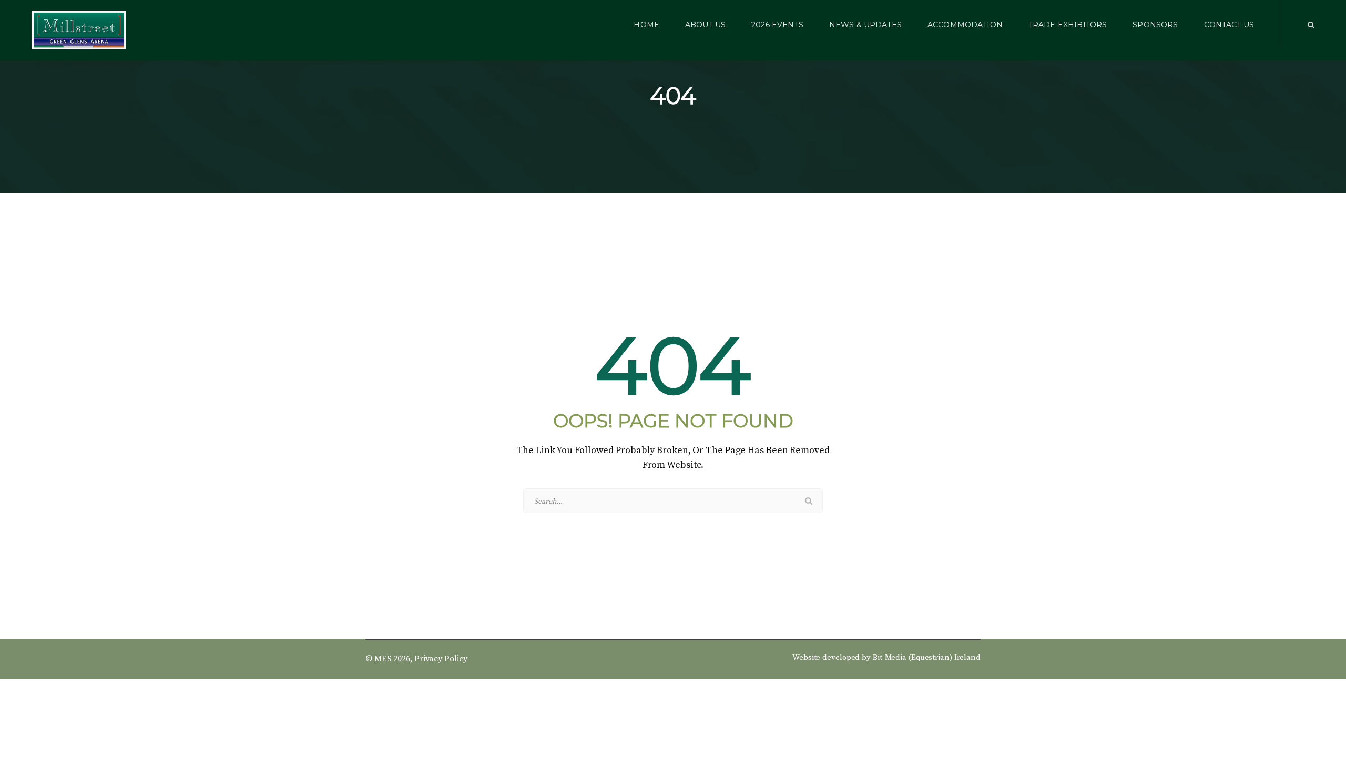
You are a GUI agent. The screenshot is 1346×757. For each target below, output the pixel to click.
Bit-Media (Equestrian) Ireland (927, 657)
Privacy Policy (440, 658)
